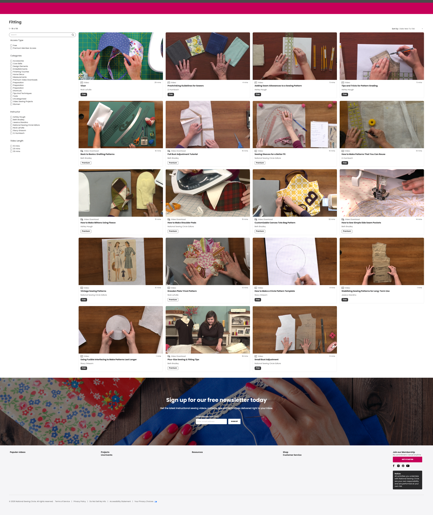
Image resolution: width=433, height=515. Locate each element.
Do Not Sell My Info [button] (98, 501)
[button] (73, 35)
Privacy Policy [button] (80, 501)
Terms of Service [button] (62, 501)
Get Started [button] (407, 459)
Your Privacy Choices (144, 501)
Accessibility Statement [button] (120, 501)
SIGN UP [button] (234, 421)
